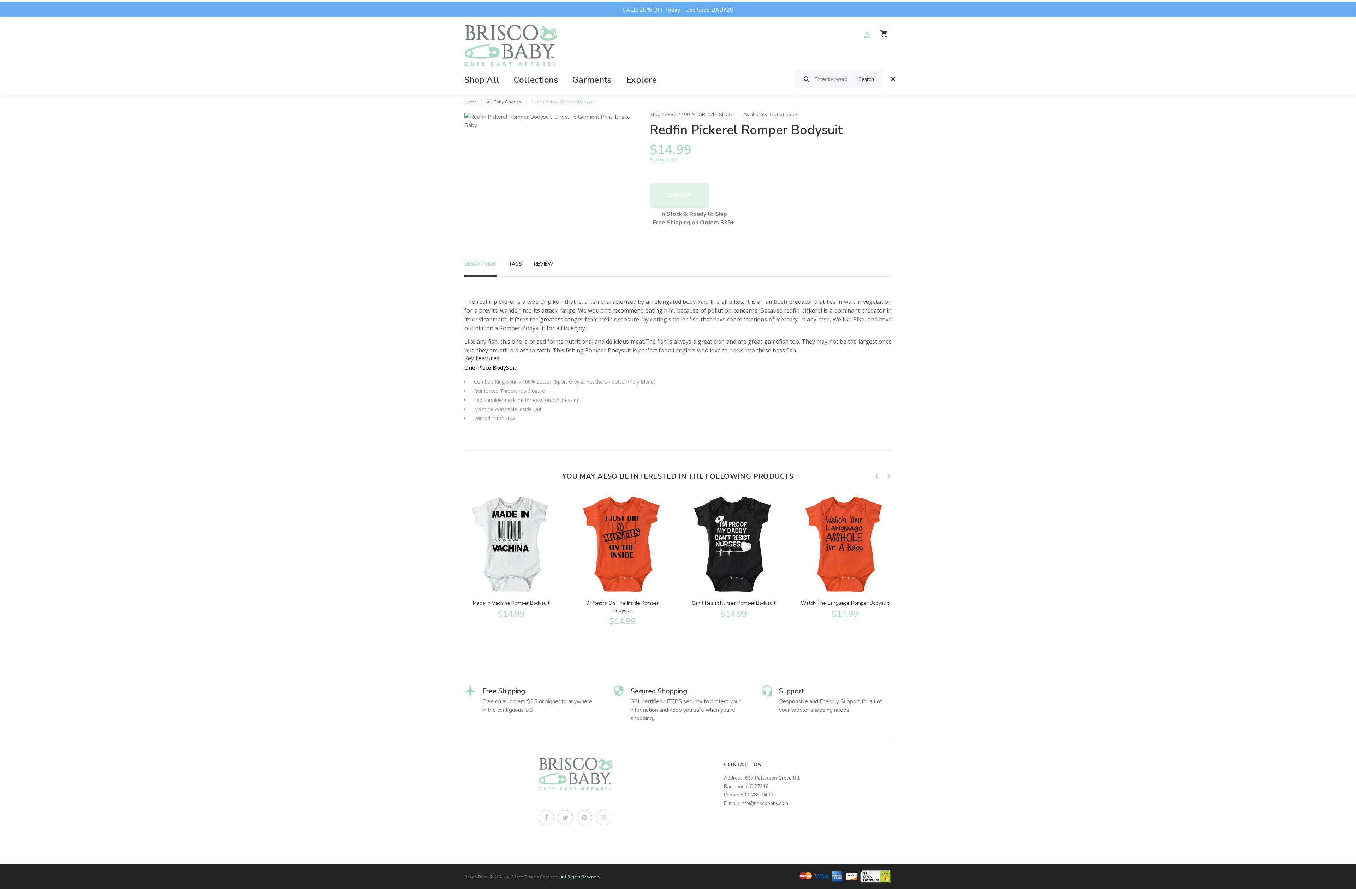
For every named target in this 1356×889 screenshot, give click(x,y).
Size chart (663, 160)
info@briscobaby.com (764, 803)
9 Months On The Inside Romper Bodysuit (622, 607)
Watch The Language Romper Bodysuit (845, 603)
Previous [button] (877, 476)
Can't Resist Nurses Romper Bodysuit (733, 603)
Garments (592, 79)
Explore (641, 79)
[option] (511, 556)
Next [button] (889, 476)
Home (470, 102)
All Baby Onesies (504, 102)
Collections (536, 79)
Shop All (481, 79)
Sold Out (679, 195)
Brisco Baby (476, 877)
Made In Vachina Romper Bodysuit (511, 603)
